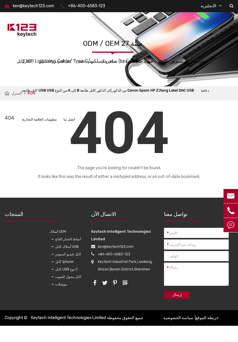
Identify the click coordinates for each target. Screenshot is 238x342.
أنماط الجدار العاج (68, 239)
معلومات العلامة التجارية (39, 119)
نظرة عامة (86, 61)
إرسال (177, 295)
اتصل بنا (69, 119)
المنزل (27, 61)
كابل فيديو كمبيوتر (68, 254)
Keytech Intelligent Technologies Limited (68, 317)
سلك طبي (108, 61)
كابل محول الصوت (68, 277)
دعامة (205, 90)
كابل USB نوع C (66, 269)
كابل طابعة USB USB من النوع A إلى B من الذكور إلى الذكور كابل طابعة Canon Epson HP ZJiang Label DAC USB (108, 90)
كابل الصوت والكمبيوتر (55, 61)
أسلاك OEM (130, 61)
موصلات (61, 284)
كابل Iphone (64, 262)
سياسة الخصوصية (178, 317)
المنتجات (14, 214)
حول (149, 61)
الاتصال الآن (103, 214)
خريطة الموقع (207, 317)
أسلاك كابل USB (67, 247)
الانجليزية (208, 5)
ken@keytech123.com (33, 5)
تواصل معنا (175, 214)
